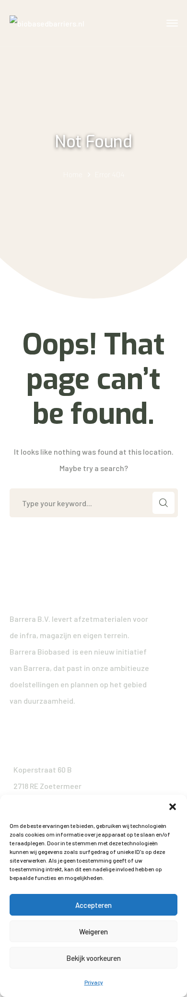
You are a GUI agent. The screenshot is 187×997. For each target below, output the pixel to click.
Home (72, 174)
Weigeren (93, 931)
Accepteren (93, 905)
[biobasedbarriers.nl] (47, 22)
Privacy (93, 982)
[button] (172, 807)
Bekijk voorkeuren (93, 958)
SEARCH (163, 503)
